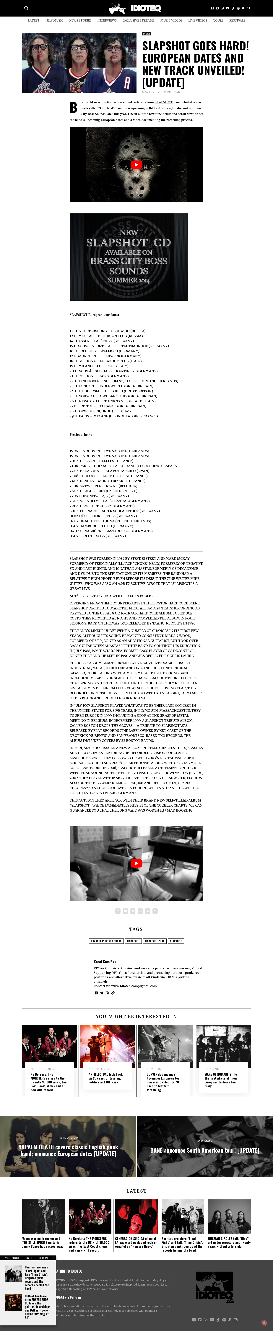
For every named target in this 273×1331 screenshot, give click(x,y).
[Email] (248, 8)
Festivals (237, 20)
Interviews (107, 20)
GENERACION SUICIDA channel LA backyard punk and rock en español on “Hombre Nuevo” (136, 1242)
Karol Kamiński (105, 961)
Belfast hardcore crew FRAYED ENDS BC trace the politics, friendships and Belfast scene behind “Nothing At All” (37, 1307)
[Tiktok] (233, 8)
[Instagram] (222, 8)
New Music (54, 20)
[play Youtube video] (136, 164)
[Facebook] (212, 8)
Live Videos (197, 20)
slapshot (176, 941)
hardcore (133, 941)
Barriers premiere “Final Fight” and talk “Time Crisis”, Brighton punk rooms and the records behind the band (37, 1278)
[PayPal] (243, 8)
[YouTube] (227, 8)
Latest (34, 20)
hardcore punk (155, 941)
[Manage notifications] (264, 1323)
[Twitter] (217, 8)
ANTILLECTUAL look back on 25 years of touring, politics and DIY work (106, 1078)
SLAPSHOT (164, 102)
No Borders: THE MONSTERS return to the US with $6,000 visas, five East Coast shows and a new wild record (49, 1082)
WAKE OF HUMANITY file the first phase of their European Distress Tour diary (221, 1080)
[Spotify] (238, 8)
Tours (218, 20)
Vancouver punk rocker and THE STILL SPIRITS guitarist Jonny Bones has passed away (42, 1242)
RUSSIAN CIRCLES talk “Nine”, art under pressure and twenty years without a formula (229, 1242)
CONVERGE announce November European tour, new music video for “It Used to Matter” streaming (164, 1082)
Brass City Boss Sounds (106, 941)
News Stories (80, 20)
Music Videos (171, 20)
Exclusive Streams (139, 20)
